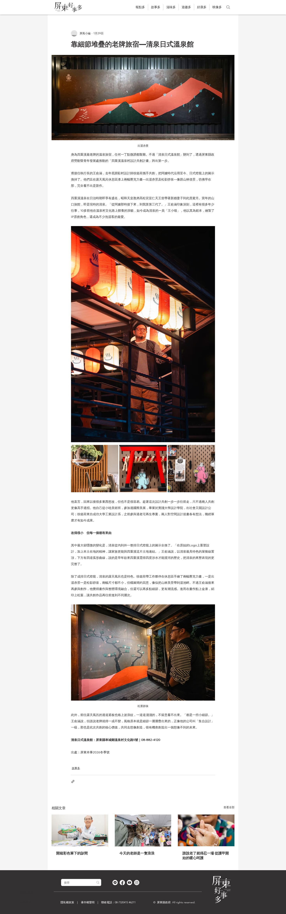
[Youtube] (129, 882)
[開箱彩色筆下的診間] (80, 830)
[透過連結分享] (73, 781)
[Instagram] (136, 882)
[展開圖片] (94, 468)
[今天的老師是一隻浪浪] (143, 830)
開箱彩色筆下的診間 (72, 853)
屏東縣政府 (164, 902)
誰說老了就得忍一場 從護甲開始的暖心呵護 (205, 855)
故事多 (76, 768)
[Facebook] (122, 882)
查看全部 (229, 807)
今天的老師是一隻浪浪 (136, 853)
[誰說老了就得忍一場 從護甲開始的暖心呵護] (206, 830)
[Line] (115, 882)
